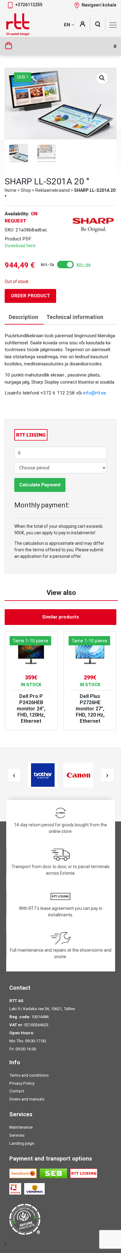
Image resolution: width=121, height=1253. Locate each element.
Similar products (60, 617)
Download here (20, 245)
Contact (16, 1091)
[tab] (23, 317)
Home (10, 190)
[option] (31, 680)
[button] (102, 78)
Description (23, 317)
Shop (26, 190)
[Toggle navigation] (113, 25)
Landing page (21, 1143)
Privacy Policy (21, 1083)
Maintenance (21, 1127)
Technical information (74, 317)
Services (17, 1135)
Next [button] (107, 775)
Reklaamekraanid (52, 190)
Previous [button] (14, 775)
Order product (30, 296)
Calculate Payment (39, 485)
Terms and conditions (29, 1075)
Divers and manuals (26, 1099)
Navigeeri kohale (99, 4)
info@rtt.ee (94, 393)
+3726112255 (29, 4)
